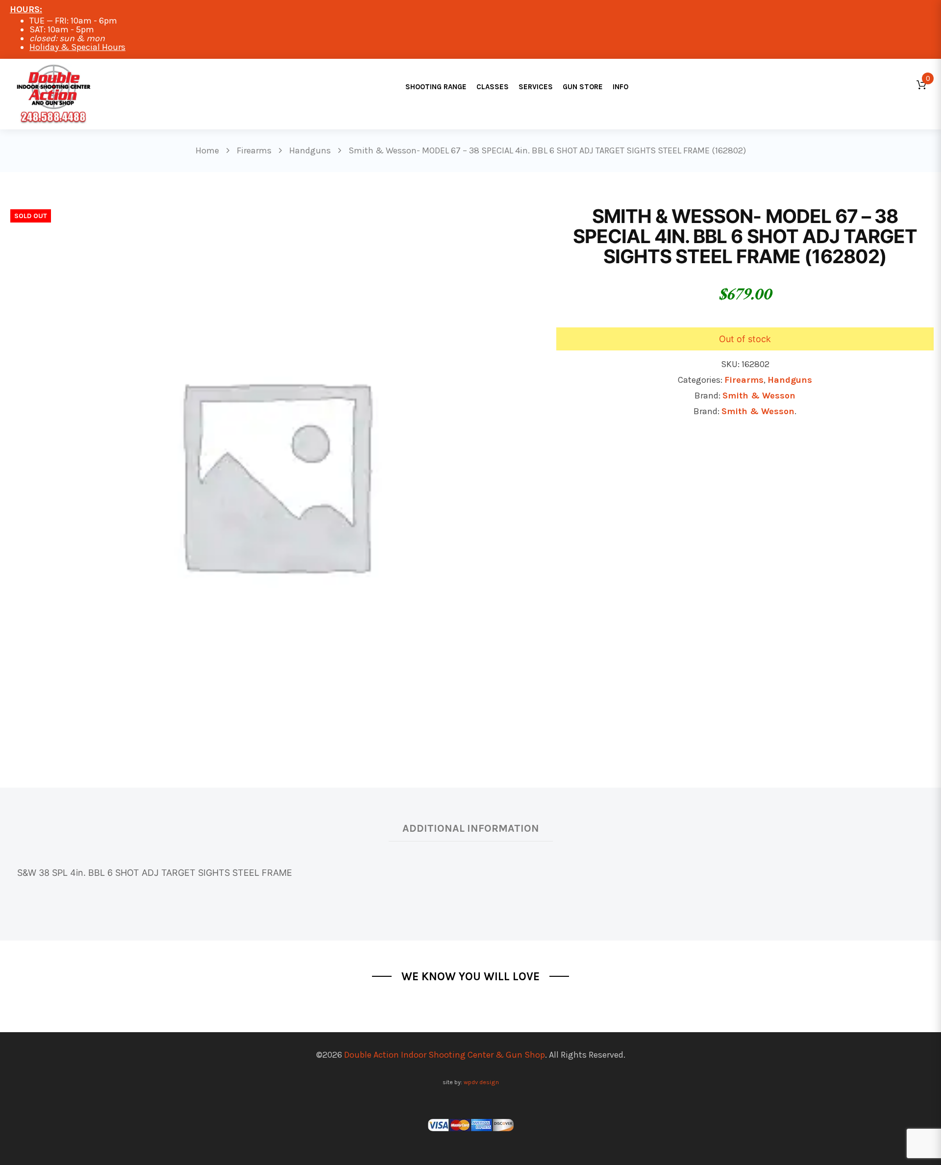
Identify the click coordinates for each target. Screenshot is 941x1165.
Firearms (744, 379)
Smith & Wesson (758, 395)
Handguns (790, 379)
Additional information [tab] (470, 828)
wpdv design (481, 1082)
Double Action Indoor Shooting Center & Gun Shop (444, 1054)
